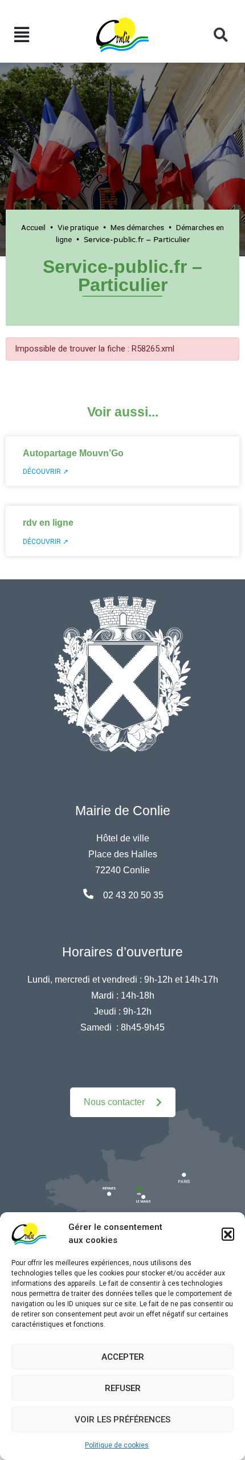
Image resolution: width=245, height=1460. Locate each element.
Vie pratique (78, 227)
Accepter (122, 1357)
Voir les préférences (122, 1419)
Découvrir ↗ (45, 472)
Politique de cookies (117, 1445)
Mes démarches (137, 227)
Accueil (33, 227)
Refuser (123, 1388)
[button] (228, 1234)
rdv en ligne (48, 522)
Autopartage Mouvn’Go (73, 453)
